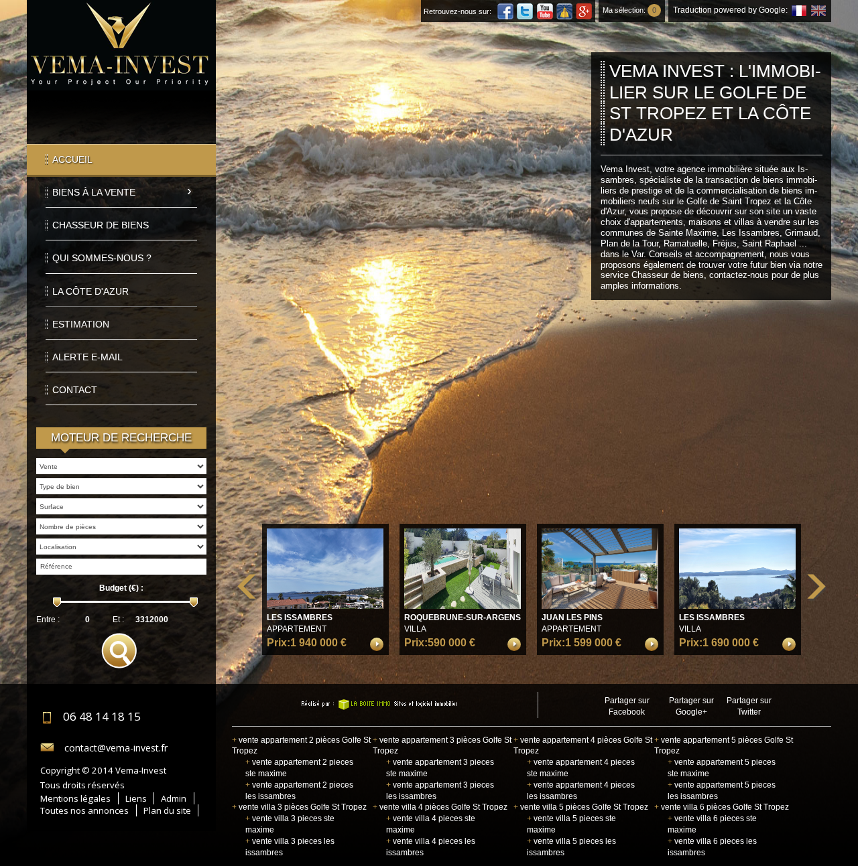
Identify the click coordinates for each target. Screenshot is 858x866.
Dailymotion (564, 11)
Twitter (525, 11)
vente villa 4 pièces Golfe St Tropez (440, 807)
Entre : (48, 619)
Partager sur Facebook (627, 706)
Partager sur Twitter (749, 706)
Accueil (72, 159)
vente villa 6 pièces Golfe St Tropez (721, 807)
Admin (173, 798)
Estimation (80, 324)
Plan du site (167, 810)
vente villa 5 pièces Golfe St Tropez (580, 807)
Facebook (505, 11)
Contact (74, 389)
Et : (118, 619)
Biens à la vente (93, 192)
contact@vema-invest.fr (116, 747)
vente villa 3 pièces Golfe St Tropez (299, 807)
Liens (136, 798)
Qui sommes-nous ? (101, 257)
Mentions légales (75, 798)
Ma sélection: (629, 10)
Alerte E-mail (87, 357)
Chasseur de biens (100, 225)
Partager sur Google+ (691, 706)
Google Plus (584, 11)
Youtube (545, 11)
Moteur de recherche (121, 437)
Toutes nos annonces (84, 810)
